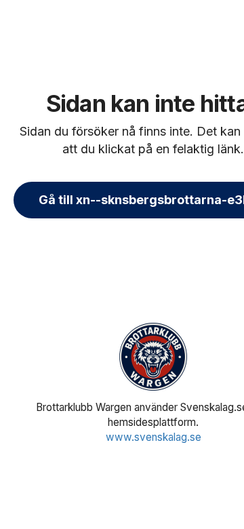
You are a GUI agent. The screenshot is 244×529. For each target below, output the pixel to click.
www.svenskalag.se (153, 437)
